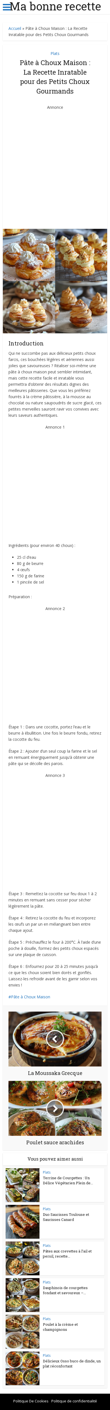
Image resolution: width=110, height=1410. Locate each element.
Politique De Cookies (31, 1401)
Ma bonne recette (55, 6)
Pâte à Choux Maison (30, 996)
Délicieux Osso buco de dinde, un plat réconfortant (72, 1363)
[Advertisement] (55, 165)
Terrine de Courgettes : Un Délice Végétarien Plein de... (68, 1180)
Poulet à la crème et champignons (60, 1327)
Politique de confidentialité (74, 1401)
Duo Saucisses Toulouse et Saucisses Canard (66, 1217)
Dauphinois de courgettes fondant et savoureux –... (65, 1290)
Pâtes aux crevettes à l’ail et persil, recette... (67, 1254)
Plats (55, 53)
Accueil (14, 28)
